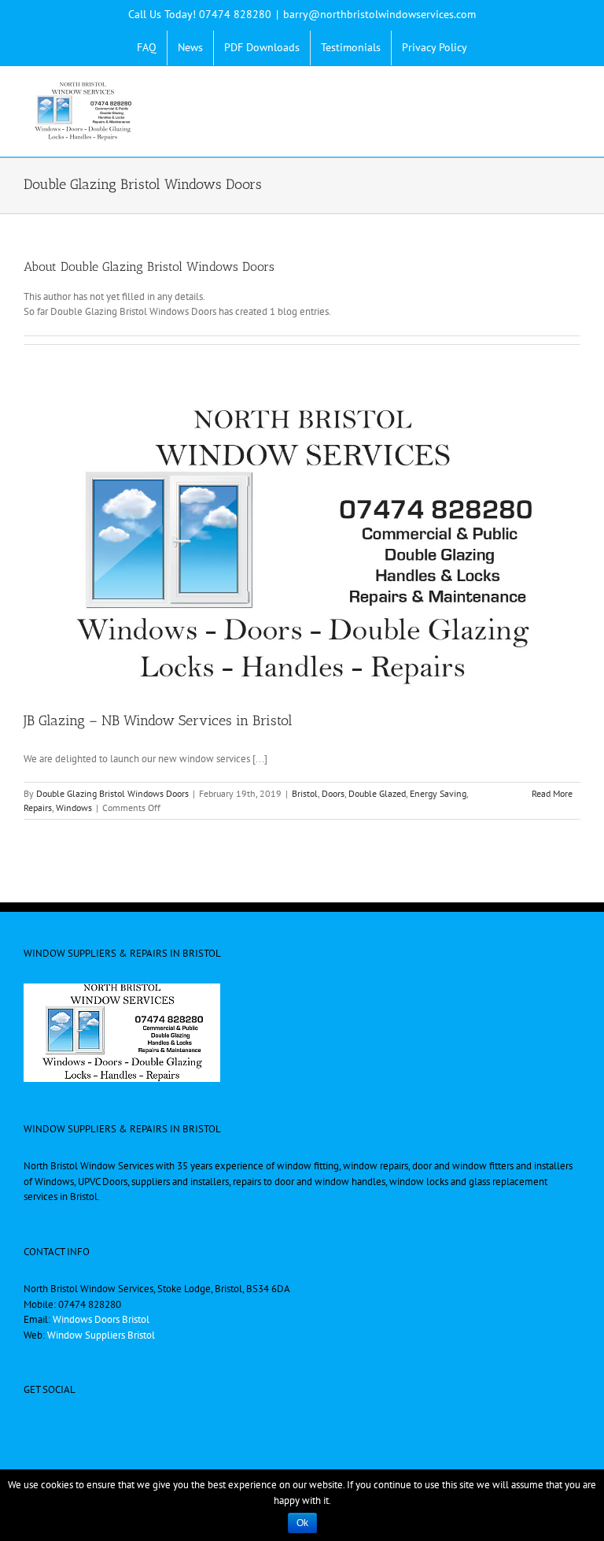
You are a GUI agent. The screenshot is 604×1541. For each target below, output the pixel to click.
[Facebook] (291, 1427)
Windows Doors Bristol (101, 1319)
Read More (552, 793)
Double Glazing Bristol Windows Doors (112, 793)
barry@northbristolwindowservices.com (379, 14)
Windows (74, 807)
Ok (302, 1522)
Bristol (305, 793)
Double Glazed (377, 793)
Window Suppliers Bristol (101, 1335)
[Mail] (312, 1427)
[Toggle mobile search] (546, 90)
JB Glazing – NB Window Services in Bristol (158, 720)
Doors (333, 793)
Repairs (38, 807)
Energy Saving (438, 793)
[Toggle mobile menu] (574, 90)
